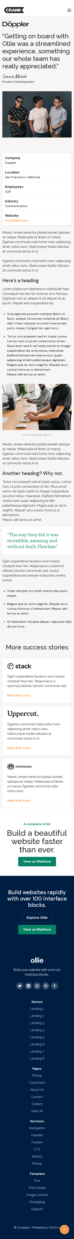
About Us (37, 1090)
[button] (69, 10)
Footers (37, 1142)
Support (37, 1209)
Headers (37, 1135)
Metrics (37, 1156)
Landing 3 (37, 1023)
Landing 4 (37, 1030)
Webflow (54, 1227)
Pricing (37, 1075)
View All (37, 1111)
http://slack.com (16, 220)
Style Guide (37, 1188)
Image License (37, 1195)
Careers (37, 1104)
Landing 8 (37, 1058)
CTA (37, 1149)
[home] (13, 10)
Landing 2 (37, 1016)
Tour (37, 1180)
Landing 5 (37, 1037)
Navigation (37, 1128)
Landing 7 (37, 1051)
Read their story (19, 695)
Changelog (37, 1202)
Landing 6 (37, 1044)
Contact (37, 1097)
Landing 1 (37, 1009)
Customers (37, 1082)
